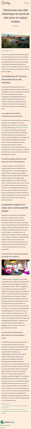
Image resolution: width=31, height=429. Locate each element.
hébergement (6, 403)
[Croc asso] (5, 3)
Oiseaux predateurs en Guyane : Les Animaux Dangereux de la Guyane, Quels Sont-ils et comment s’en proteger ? (15, 411)
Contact (2, 428)
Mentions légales (5, 425)
